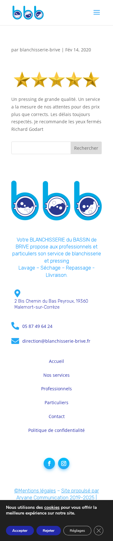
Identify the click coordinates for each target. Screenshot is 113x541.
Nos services (56, 375)
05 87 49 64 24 (37, 326)
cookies (52, 507)
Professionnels (56, 389)
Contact (57, 416)
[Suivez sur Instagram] (63, 463)
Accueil (56, 361)
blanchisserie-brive (40, 50)
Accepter (20, 530)
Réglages (77, 530)
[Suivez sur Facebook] (49, 463)
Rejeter (49, 530)
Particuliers (56, 402)
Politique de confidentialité (56, 430)
